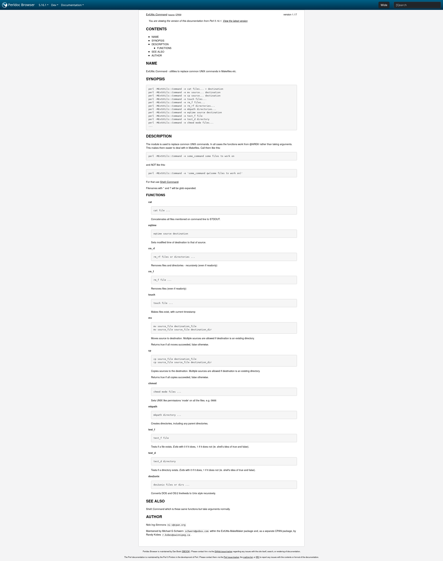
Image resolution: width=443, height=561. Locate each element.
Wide (384, 5)
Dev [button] (53, 5)
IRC (257, 557)
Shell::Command (169, 182)
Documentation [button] (71, 5)
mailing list (248, 557)
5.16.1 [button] (42, 5)
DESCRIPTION (160, 44)
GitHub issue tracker (223, 551)
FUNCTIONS (164, 48)
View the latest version (235, 21)
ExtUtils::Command (156, 14)
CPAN (178, 14)
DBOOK (185, 551)
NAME (155, 36)
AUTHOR (157, 55)
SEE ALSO (158, 51)
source (171, 14)
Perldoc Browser (21, 4)
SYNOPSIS (158, 40)
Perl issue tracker (231, 557)
